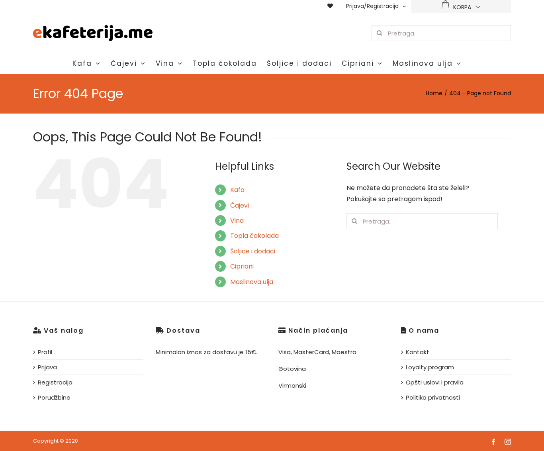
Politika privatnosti (433, 397)
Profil (45, 352)
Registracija (55, 382)
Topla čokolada (254, 235)
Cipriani (242, 266)
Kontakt (417, 352)
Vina (237, 220)
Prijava (47, 367)
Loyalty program (430, 367)
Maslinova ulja (251, 281)
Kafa (237, 189)
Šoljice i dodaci (252, 251)
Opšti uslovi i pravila (435, 382)
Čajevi (239, 205)
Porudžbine (54, 397)
